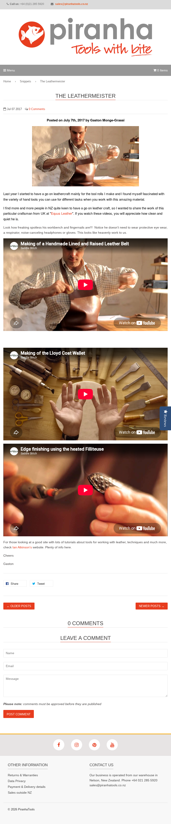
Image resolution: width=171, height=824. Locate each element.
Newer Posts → (151, 606)
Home (7, 81)
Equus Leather (61, 213)
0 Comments (37, 109)
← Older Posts (19, 606)
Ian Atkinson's (22, 547)
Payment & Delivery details (26, 787)
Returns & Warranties (23, 775)
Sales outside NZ (20, 792)
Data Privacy (17, 781)
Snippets (25, 81)
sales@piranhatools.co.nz (71, 4)
